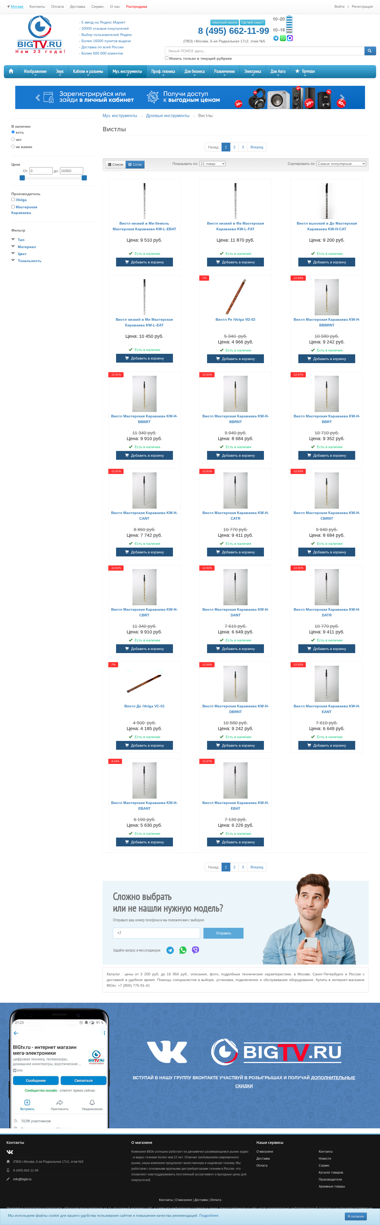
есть (19, 132)
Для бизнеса (195, 73)
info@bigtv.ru (22, 1179)
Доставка (77, 6)
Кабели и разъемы (88, 73)
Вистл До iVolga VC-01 (144, 706)
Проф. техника (163, 73)
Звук (60, 73)
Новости (325, 1158)
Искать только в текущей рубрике (200, 58)
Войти (340, 6)
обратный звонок (224, 22)
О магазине (264, 1151)
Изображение (35, 73)
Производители (330, 1179)
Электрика (252, 73)
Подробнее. (209, 1215)
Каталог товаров (331, 1172)
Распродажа (136, 6)
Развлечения (224, 73)
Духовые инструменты (167, 115)
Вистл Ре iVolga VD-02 (235, 319)
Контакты (37, 6)
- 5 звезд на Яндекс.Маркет (102, 22)
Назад (213, 147)
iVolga (21, 200)
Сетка (137, 164)
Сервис (98, 6)
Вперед (256, 147)
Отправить (223, 933)
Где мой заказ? (252, 22)
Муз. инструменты (127, 73)
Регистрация (362, 6)
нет (18, 139)
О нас (115, 6)
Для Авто (278, 73)
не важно (23, 147)
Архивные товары (332, 1186)
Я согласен (356, 1216)
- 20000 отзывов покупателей (104, 28)
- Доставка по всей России (101, 47)
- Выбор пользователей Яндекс (105, 35)
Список (117, 164)
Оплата (57, 6)
